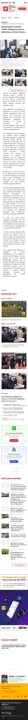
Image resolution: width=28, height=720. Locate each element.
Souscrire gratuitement (10, 691)
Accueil (4, 17)
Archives (22, 419)
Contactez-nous (8, 707)
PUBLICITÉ (13, 468)
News (9, 17)
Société (16, 17)
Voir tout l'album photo (17, 90)
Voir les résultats (15, 419)
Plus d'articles (19, 565)
